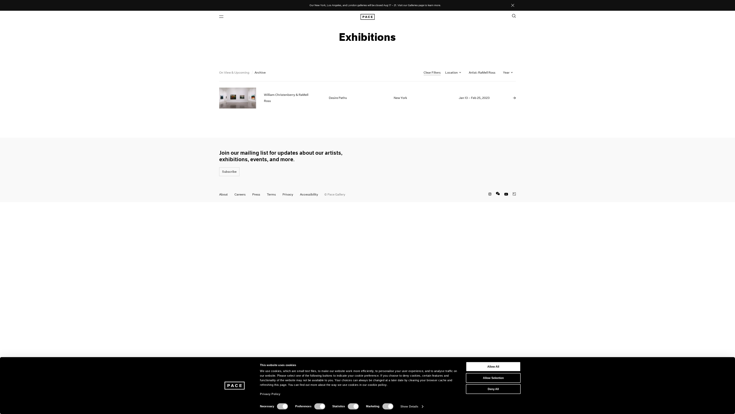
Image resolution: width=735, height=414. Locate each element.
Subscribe (229, 171)
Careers (240, 194)
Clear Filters (432, 72)
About (223, 194)
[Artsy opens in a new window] (514, 194)
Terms (271, 194)
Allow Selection (493, 378)
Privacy (288, 194)
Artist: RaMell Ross (482, 72)
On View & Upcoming (234, 72)
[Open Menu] (221, 17)
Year (506, 72)
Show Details (409, 406)
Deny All (493, 389)
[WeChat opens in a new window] (498, 194)
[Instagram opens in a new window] (489, 194)
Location (451, 72)
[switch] (319, 406)
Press (256, 194)
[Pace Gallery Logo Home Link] (367, 17)
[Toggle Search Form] (514, 16)
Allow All (493, 366)
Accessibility (309, 194)
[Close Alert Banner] (513, 5)
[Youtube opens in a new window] (506, 194)
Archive (260, 72)
